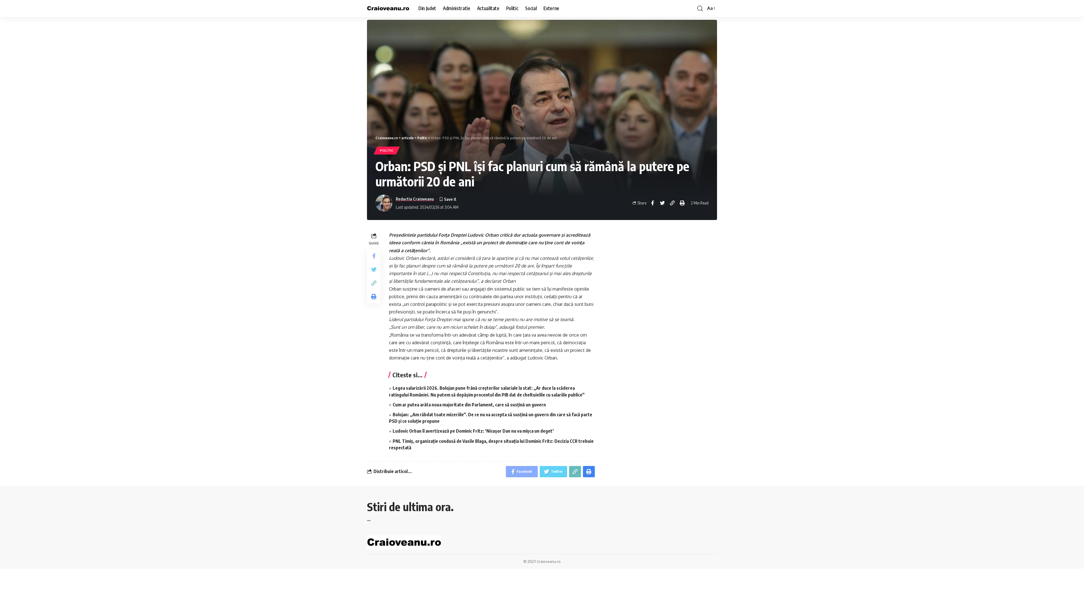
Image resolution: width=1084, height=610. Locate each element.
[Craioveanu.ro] (388, 9)
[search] (700, 8)
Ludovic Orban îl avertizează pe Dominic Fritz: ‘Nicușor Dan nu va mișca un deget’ (473, 431)
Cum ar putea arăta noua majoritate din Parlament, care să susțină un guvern (469, 405)
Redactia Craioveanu (415, 198)
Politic (387, 150)
